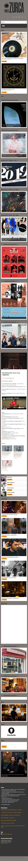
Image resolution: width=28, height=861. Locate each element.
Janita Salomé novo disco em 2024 (7, 823)
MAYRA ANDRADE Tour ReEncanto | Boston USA (10, 815)
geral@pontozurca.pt (5, 843)
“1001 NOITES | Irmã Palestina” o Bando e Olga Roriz (11, 812)
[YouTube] (16, 17)
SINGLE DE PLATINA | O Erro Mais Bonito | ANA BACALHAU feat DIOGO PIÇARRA (18, 454)
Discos (8, 378)
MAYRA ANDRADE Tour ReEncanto (8, 817)
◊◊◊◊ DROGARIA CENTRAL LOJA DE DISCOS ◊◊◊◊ (10, 695)
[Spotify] (13, 17)
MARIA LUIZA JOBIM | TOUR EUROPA (8, 820)
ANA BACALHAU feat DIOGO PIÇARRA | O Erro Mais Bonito (6, 453)
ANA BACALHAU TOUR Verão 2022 (7, 467)
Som (13, 378)
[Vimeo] (19, 17)
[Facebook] (25, 17)
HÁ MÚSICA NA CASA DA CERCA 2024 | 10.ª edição (11, 809)
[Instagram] (22, 17)
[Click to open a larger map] (6, 834)
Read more (4, 61)
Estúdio (10, 378)
